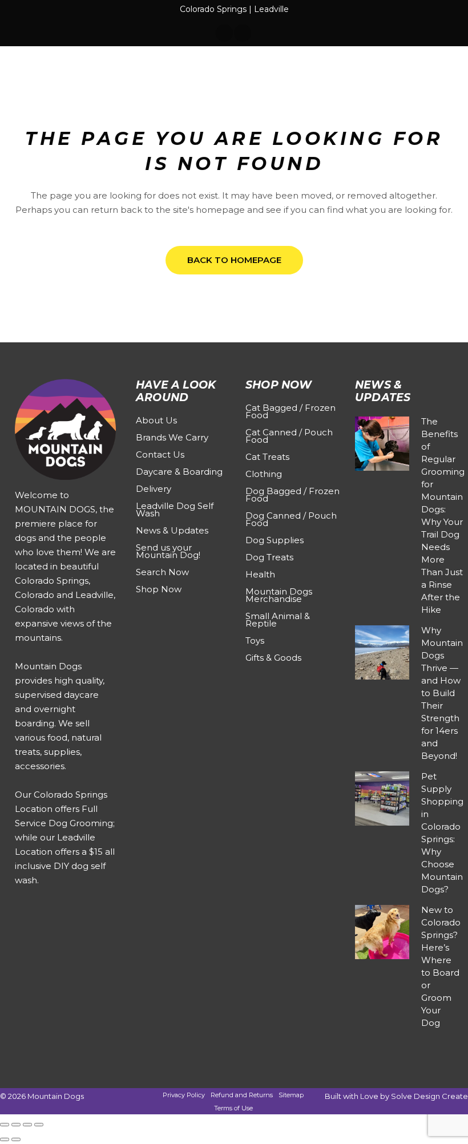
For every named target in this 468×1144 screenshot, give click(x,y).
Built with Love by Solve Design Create (396, 1096)
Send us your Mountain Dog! (168, 551)
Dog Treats (269, 557)
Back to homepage (234, 259)
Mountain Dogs (55, 1096)
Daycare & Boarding (179, 471)
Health (260, 574)
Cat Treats (267, 456)
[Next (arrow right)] (16, 1139)
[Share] (27, 1124)
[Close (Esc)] (38, 1124)
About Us (156, 420)
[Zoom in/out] (4, 1124)
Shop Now (158, 589)
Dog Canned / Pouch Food (291, 519)
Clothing (263, 474)
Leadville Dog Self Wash (174, 509)
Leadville (271, 9)
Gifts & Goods (273, 657)
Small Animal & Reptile (277, 619)
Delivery (153, 488)
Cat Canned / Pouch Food (289, 436)
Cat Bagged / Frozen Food (290, 411)
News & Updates (172, 530)
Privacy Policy (184, 1095)
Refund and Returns (242, 1095)
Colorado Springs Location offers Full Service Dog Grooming (64, 808)
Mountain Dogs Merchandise (278, 595)
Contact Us (160, 454)
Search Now (162, 572)
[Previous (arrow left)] (4, 1139)
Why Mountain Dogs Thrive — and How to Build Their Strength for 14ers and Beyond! (442, 693)
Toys (254, 640)
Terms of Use (233, 1108)
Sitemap (291, 1095)
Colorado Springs (213, 9)
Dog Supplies (274, 540)
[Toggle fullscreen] (16, 1124)
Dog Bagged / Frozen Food (292, 494)
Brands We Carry (172, 437)
